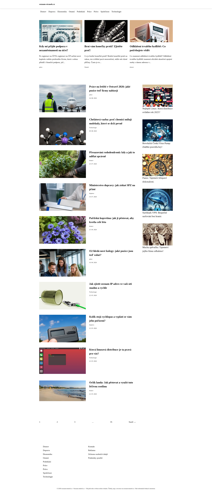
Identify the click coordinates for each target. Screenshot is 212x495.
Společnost (105, 11)
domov (132, 67)
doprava (91, 193)
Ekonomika (62, 11)
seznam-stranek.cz (47, 4)
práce (40, 67)
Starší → (132, 422)
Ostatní (72, 11)
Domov (43, 11)
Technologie (116, 11)
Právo (96, 11)
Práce (89, 11)
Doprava (51, 11)
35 (111, 422)
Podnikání (81, 11)
